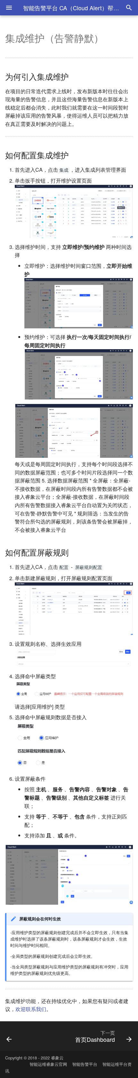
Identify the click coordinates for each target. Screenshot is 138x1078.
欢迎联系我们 (30, 1009)
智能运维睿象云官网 (48, 1064)
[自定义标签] (18, 1036)
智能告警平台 (84, 1064)
